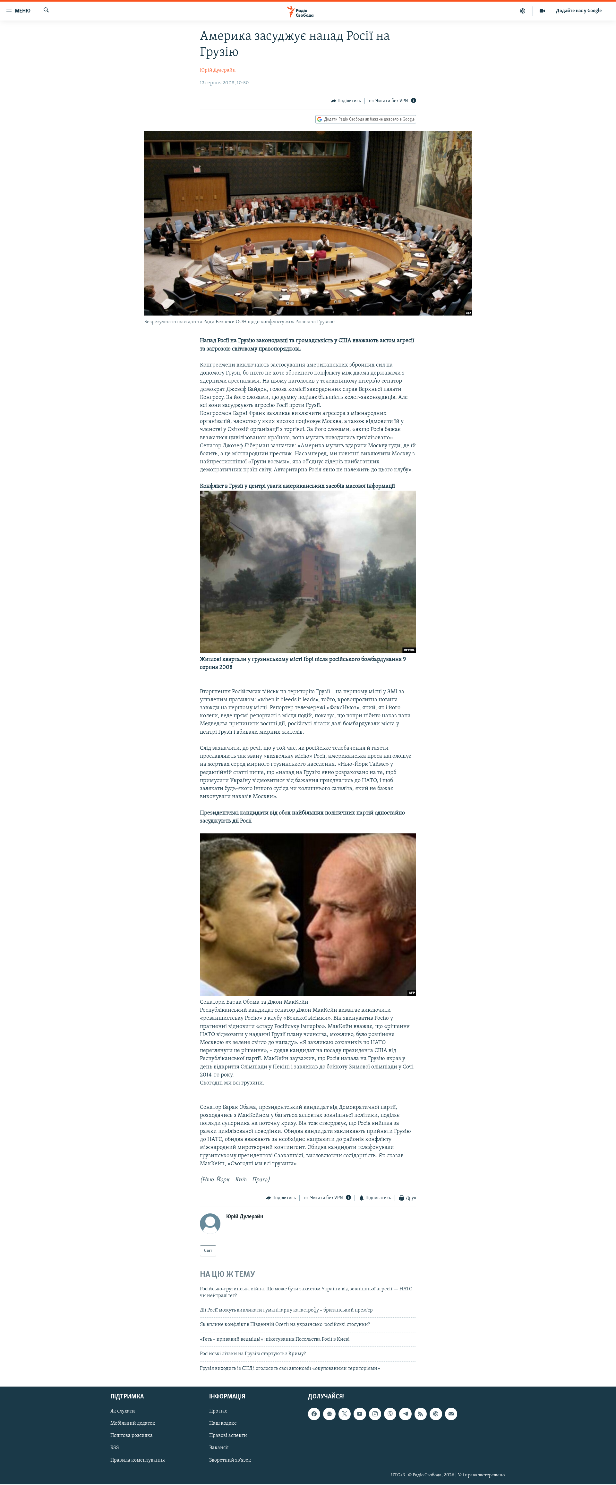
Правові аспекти (228, 1435)
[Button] (346, 101)
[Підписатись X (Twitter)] (344, 1414)
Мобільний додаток (132, 1423)
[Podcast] (436, 1414)
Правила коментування (137, 1460)
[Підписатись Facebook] (314, 1414)
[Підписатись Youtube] (360, 1414)
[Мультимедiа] (542, 10)
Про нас (218, 1411)
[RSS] (421, 1414)
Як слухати (122, 1411)
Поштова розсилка (131, 1435)
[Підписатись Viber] (390, 1414)
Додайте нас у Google (579, 10)
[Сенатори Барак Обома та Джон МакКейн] (308, 994)
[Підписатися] (451, 1414)
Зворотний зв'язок (230, 1460)
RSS (114, 1448)
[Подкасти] (523, 10)
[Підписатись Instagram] (375, 1414)
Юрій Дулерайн (218, 70)
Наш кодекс (222, 1423)
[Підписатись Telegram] (405, 1414)
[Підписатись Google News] (329, 1414)
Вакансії (219, 1448)
